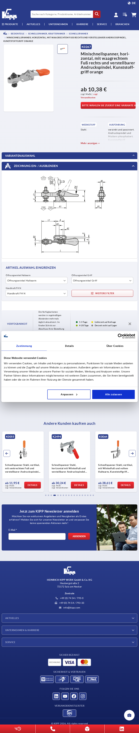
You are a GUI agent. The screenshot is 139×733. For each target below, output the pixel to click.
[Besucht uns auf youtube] (65, 696)
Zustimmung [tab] (24, 345)
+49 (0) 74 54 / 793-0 (71, 598)
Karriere (82, 24)
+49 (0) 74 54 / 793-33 (71, 603)
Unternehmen (58, 24)
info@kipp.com (71, 607)
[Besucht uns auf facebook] (74, 696)
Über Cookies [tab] (115, 345)
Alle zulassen (113, 394)
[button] (45, 495)
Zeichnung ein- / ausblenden (35, 165)
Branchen (122, 24)
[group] (23, 461)
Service (10, 642)
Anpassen (67, 394)
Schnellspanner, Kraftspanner (46, 34)
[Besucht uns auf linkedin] (56, 696)
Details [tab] (69, 345)
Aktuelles (12, 618)
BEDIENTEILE (17, 34)
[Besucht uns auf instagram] (82, 696)
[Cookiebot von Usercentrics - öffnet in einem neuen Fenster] (120, 336)
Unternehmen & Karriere (22, 630)
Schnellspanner (78, 34)
